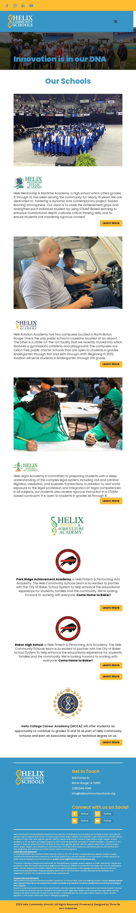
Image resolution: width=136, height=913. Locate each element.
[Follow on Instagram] (97, 814)
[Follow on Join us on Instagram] (15, 5)
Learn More (111, 223)
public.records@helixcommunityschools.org (74, 859)
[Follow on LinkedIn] (23, 5)
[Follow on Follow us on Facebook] (7, 5)
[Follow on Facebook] (74, 814)
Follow (85, 813)
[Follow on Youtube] (31, 5)
